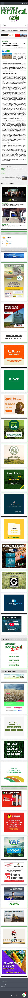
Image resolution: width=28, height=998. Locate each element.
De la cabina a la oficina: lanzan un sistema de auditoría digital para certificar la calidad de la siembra (13, 225)
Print (16, 47)
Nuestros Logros (4, 984)
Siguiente (18, 176)
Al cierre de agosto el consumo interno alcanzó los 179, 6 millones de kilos (15, 168)
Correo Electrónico (22, 47)
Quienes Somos (4, 981)
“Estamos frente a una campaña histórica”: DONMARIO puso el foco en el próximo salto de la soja (13, 204)
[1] (24, 995)
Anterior (10, 166)
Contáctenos (3, 986)
